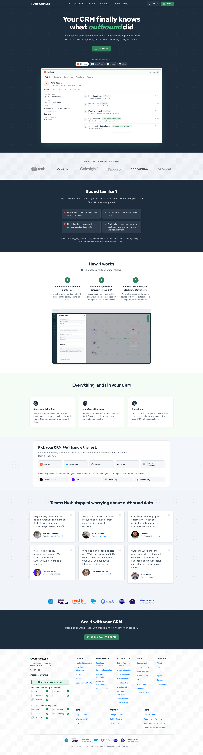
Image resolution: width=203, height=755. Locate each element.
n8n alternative (122, 683)
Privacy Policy (115, 723)
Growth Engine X (57, 536)
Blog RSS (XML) (82, 715)
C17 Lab (103, 536)
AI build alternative (123, 670)
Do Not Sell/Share (116, 719)
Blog (125, 4)
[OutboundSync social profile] (35, 670)
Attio (124, 64)
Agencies (104, 4)
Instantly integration (104, 670)
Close (112, 64)
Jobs (159, 671)
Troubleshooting (143, 693)
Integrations (76, 4)
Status (78, 679)
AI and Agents (142, 676)
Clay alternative (122, 687)
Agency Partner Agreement (154, 727)
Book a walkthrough (103, 637)
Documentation (142, 663)
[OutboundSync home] (40, 4)
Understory (155, 536)
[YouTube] (39, 670)
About (159, 663)
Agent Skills (141, 684)
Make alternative (123, 679)
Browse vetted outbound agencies (97, 473)
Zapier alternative (123, 674)
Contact (160, 680)
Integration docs (143, 671)
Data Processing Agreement (154, 723)
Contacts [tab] (57, 77)
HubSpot (83, 64)
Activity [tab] (48, 77)
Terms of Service (150, 715)
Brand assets (162, 684)
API (138, 680)
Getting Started (143, 667)
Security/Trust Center (84, 683)
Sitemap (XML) (82, 719)
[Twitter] (31, 670)
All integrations (102, 689)
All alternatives (122, 703)
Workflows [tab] (80, 77)
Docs (117, 4)
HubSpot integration (84, 663)
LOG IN (155, 4)
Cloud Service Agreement (153, 719)
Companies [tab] (68, 77)
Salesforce (99, 64)
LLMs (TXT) (80, 723)
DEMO (168, 4)
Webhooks (141, 689)
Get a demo (103, 48)
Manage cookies (116, 715)
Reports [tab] (90, 77)
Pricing (92, 4)
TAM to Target (105, 574)
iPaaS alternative (123, 698)
